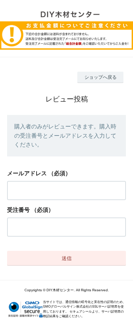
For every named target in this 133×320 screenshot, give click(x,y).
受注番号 (18, 210)
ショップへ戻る (100, 77)
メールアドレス (27, 173)
